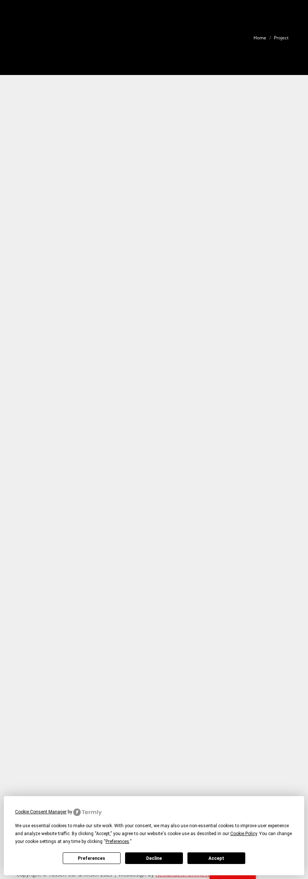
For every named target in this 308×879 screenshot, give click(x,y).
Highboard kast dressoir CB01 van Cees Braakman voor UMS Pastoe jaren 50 (131, 565)
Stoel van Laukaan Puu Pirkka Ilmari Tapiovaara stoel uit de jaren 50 (121, 786)
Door (69, 125)
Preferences (91, 858)
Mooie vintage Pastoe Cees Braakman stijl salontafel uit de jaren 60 (120, 343)
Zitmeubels (36, 199)
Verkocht (33, 125)
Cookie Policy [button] (243, 833)
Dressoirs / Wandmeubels (51, 577)
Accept (216, 858)
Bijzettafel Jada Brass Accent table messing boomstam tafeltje (111, 112)
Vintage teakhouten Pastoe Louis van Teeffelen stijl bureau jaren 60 (120, 417)
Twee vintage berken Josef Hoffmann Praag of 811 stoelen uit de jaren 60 (128, 186)
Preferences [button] (117, 841)
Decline (154, 858)
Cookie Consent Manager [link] (40, 811)
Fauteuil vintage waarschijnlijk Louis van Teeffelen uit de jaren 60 (118, 712)
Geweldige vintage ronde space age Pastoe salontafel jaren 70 (112, 491)
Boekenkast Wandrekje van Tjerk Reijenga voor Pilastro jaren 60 (115, 269)
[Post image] (154, 97)
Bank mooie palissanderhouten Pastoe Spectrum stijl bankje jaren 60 (121, 639)
